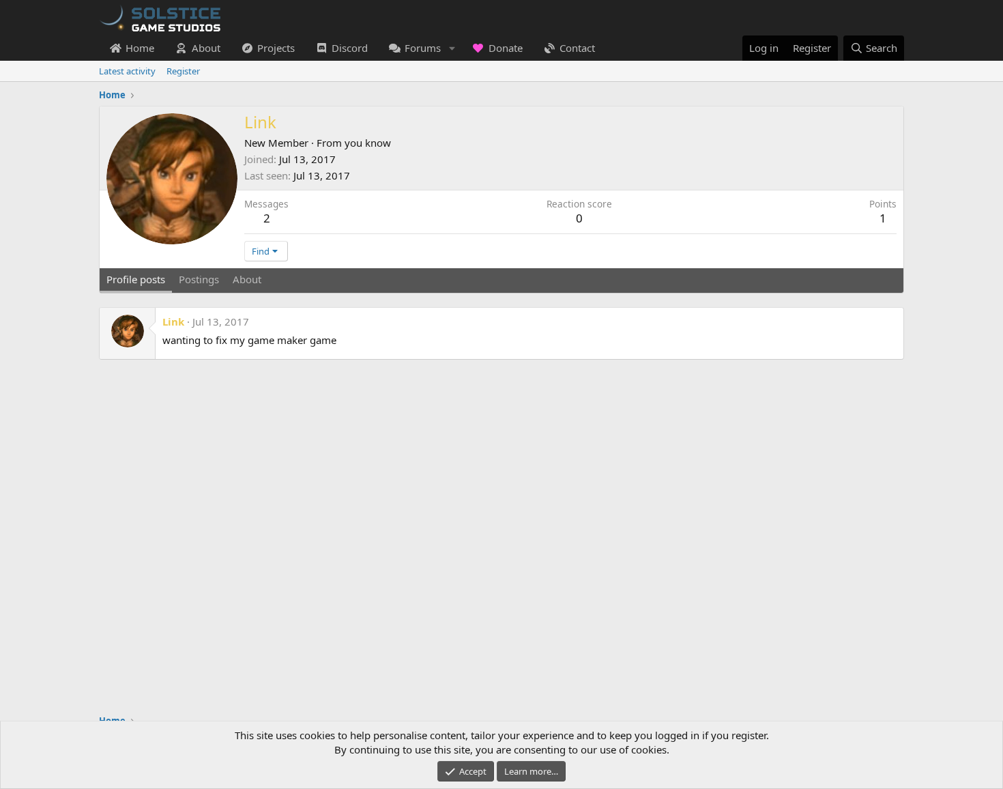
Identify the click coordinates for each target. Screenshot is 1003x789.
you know (368, 142)
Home (140, 48)
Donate (506, 48)
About (206, 48)
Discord (350, 48)
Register (183, 71)
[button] (451, 48)
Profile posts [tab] (135, 279)
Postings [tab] (199, 279)
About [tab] (247, 279)
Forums (423, 48)
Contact (577, 48)
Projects (276, 48)
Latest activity (127, 71)
